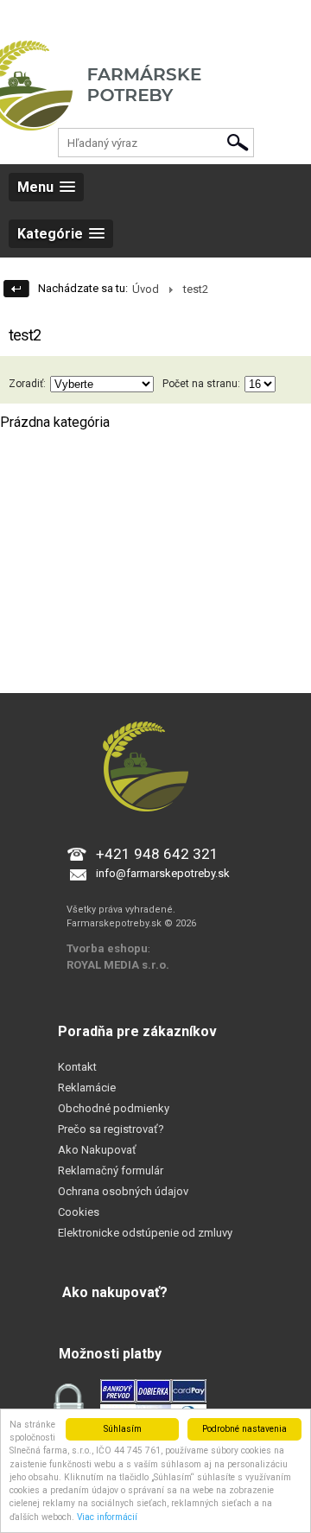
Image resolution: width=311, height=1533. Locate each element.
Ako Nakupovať (97, 1149)
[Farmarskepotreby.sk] (155, 99)
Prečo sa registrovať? (111, 1129)
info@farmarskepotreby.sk (163, 873)
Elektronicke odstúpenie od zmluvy (145, 1232)
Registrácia (93, 16)
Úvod (145, 289)
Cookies (78, 1211)
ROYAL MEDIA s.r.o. (118, 964)
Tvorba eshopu (107, 948)
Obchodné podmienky (113, 1108)
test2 (195, 289)
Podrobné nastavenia (244, 1429)
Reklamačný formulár (110, 1170)
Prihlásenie (27, 16)
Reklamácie (87, 1087)
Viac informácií (107, 1517)
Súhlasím (123, 1429)
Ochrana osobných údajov (123, 1191)
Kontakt (77, 1066)
